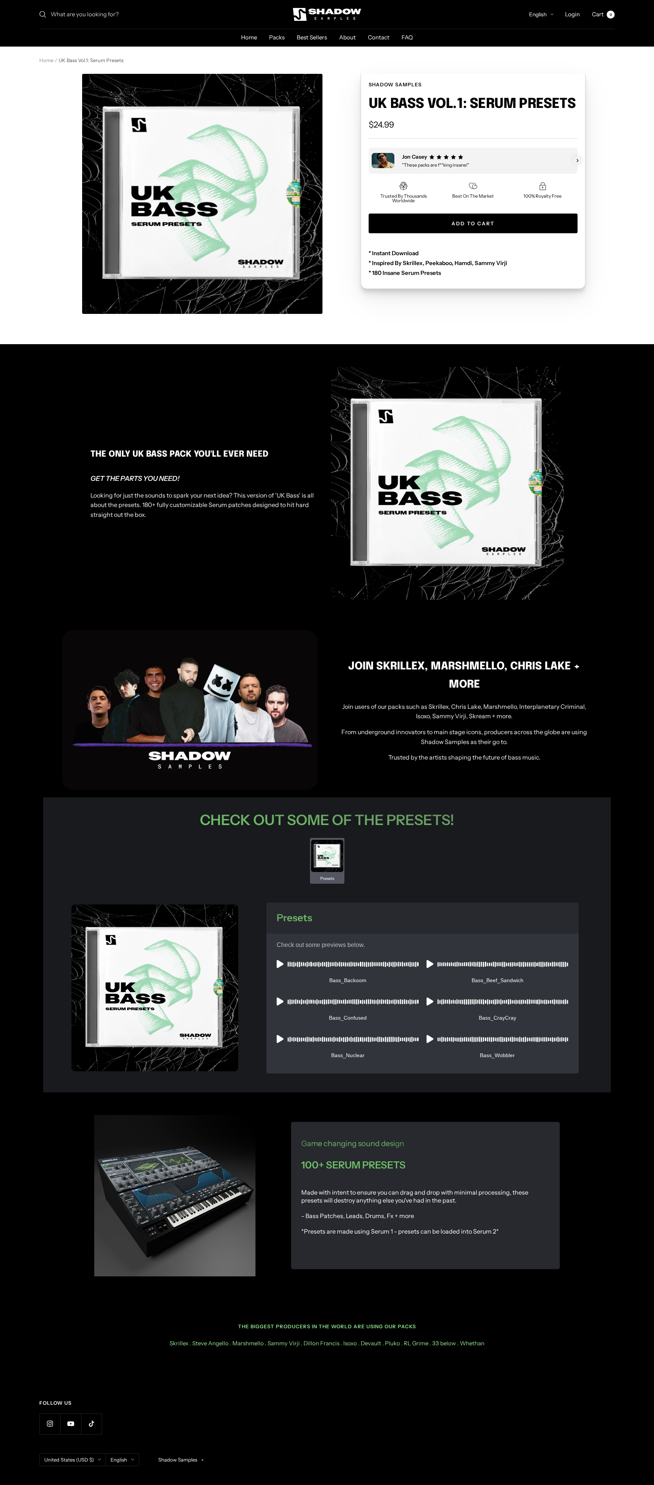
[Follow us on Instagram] (49, 1423)
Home (249, 37)
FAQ (407, 37)
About (347, 37)
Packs (277, 37)
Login (572, 14)
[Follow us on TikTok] (91, 1423)
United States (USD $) (69, 1460)
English (538, 14)
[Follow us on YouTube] (70, 1423)
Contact (378, 37)
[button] (368, 160)
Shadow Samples (395, 84)
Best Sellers (312, 37)
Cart (602, 14)
